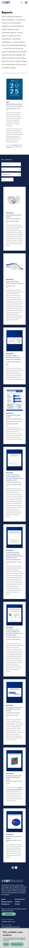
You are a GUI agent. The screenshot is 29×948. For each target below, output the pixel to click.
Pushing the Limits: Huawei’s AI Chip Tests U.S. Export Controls (14, 709)
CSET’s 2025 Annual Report (14, 104)
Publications (5, 904)
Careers (17, 902)
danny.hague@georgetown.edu (10, 927)
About (3, 899)
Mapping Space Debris (12, 281)
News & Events (20, 899)
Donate (17, 904)
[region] (14, 938)
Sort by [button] (3, 179)
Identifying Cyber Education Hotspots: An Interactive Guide (14, 777)
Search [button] (19, 164)
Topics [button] (3, 169)
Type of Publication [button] (6, 174)
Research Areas (6, 902)
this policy (20, 938)
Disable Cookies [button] (17, 944)
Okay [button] (6, 944)
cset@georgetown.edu (8, 921)
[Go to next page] (16, 867)
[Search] (21, 2)
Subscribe (8, 914)
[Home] (5, 2)
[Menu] (26, 2)
